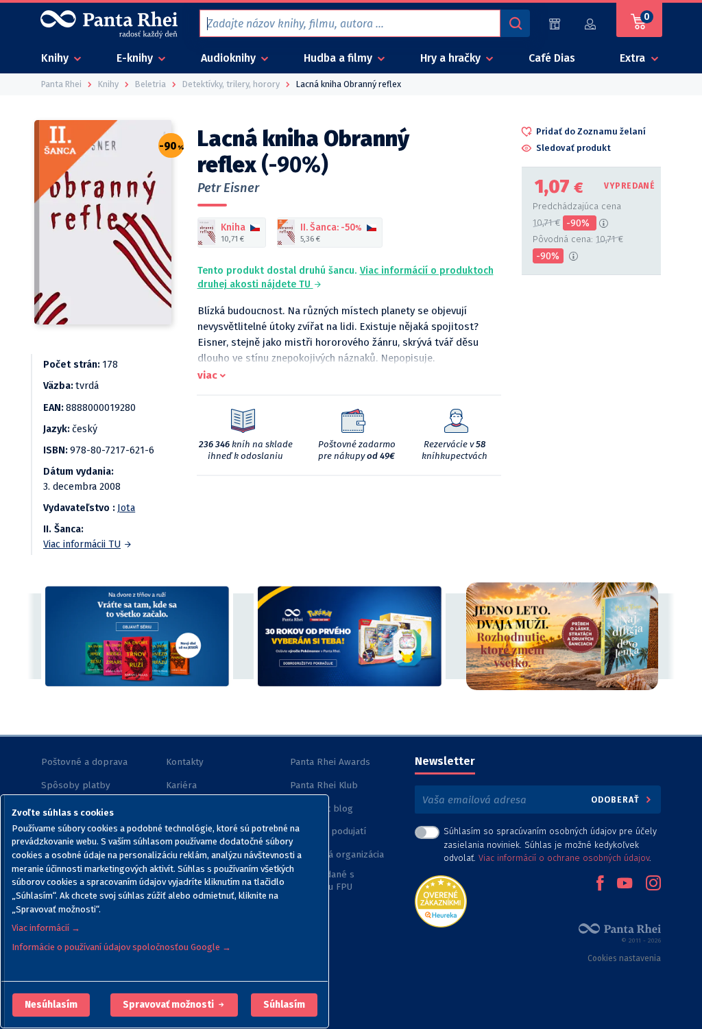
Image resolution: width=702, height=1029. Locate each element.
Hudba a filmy (339, 57)
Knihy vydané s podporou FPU (322, 880)
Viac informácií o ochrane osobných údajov (564, 858)
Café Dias (552, 57)
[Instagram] (653, 884)
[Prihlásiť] (591, 24)
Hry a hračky (451, 57)
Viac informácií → (46, 928)
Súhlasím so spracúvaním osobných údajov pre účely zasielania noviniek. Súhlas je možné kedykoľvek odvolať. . (550, 844)
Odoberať (616, 799)
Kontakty (185, 762)
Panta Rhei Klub (324, 785)
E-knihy (136, 57)
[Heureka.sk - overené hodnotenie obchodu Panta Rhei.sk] (441, 900)
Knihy (56, 57)
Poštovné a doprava (84, 762)
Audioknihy (229, 57)
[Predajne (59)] (554, 24)
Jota (126, 508)
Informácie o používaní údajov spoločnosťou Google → (121, 947)
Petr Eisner (228, 188)
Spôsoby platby (75, 785)
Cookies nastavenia (624, 958)
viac (207, 375)
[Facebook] (599, 884)
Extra (634, 57)
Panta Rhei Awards (330, 762)
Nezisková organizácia (337, 854)
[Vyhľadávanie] (514, 23)
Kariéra (181, 785)
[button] (51, 1005)
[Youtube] (624, 884)
